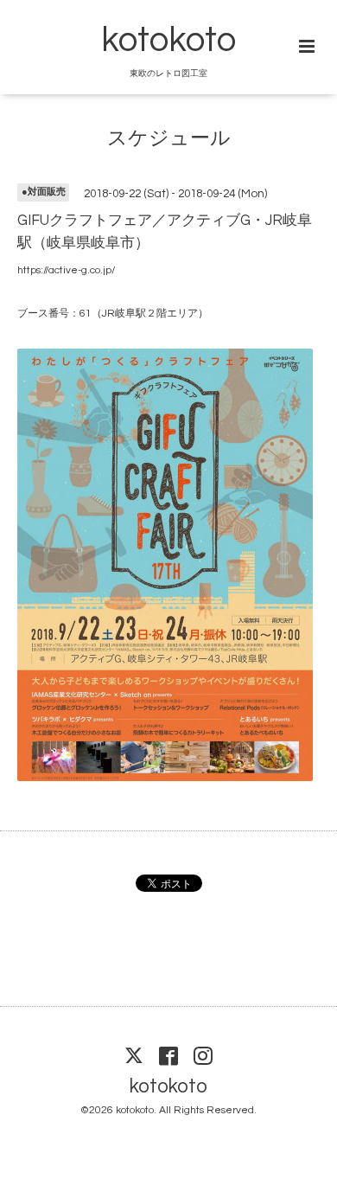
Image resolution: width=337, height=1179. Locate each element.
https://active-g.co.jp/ (66, 270)
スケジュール (169, 138)
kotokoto (168, 40)
